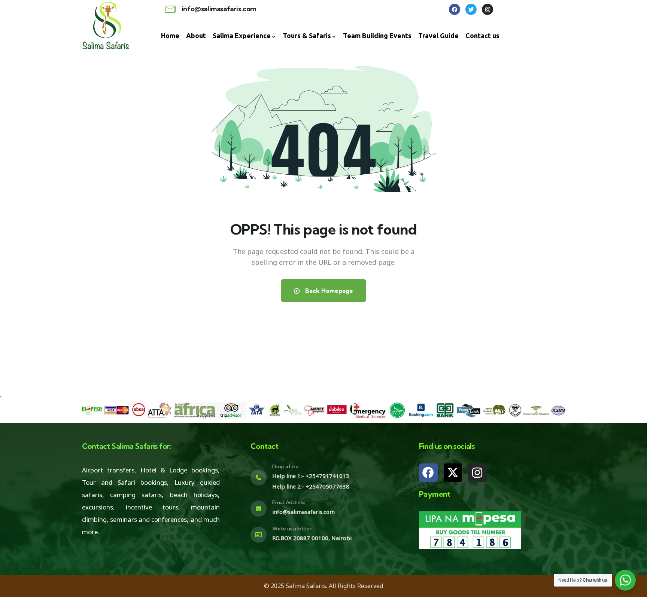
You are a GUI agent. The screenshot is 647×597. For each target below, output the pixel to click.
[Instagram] (477, 472)
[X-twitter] (453, 472)
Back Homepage (328, 290)
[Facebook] (428, 472)
